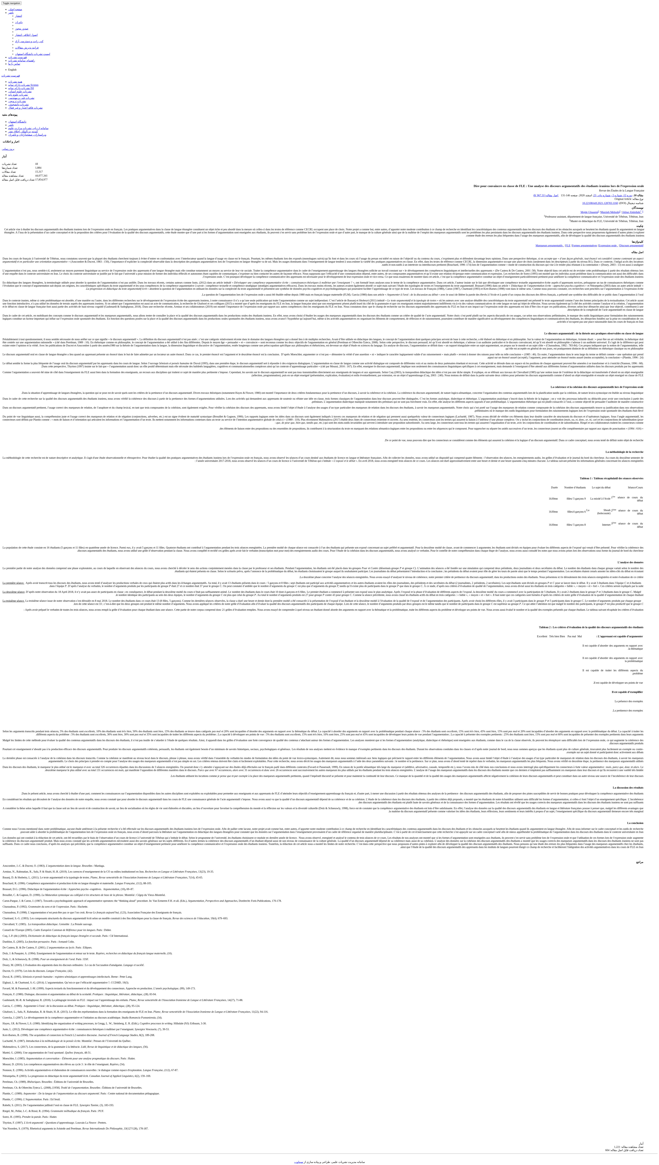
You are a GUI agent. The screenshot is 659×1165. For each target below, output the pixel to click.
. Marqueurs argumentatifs (550, 245)
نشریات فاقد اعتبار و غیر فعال (25, 107)
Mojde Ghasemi (589, 212)
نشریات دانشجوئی (18, 104)
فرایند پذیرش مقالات (27, 47)
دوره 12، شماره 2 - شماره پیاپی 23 (612, 195)
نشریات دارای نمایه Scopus (23, 84)
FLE (567, 245)
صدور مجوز (21, 28)
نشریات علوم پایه (18, 94)
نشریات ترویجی (17, 101)
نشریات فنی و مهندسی (21, 98)
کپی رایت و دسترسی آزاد (29, 41)
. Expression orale (608, 245)
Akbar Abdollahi (631, 212)
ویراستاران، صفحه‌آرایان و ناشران (27, 134)
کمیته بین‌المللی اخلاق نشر (23, 131)
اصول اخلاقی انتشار (26, 34)
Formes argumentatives (584, 245)
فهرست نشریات (17, 57)
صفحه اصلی (15, 9)
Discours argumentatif (631, 245)
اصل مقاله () (546, 195)
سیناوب (298, 1162)
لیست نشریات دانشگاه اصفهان (32, 54)
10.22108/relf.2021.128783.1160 (600, 203)
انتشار (18, 15)
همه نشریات (15, 81)
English (12, 69)
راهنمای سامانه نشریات (21, 60)
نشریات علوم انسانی (20, 91)
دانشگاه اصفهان (17, 121)
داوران (18, 22)
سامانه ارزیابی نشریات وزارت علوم (28, 128)
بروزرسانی (8, 149)
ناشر (11, 12)
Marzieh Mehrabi (610, 212)
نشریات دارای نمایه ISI (21, 88)
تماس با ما (14, 63)
